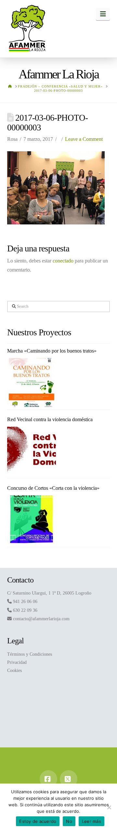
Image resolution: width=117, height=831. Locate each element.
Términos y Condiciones (29, 654)
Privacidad (17, 662)
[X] (68, 779)
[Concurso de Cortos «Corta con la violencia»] (31, 519)
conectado (63, 260)
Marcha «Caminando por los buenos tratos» (52, 351)
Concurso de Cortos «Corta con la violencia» (53, 488)
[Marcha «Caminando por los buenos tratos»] (31, 382)
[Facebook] (48, 779)
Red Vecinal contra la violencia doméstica (50, 419)
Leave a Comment (84, 139)
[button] (103, 14)
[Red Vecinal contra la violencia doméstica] (31, 451)
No (69, 821)
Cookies (14, 670)
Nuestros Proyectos (39, 332)
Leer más (91, 821)
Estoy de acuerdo (37, 821)
